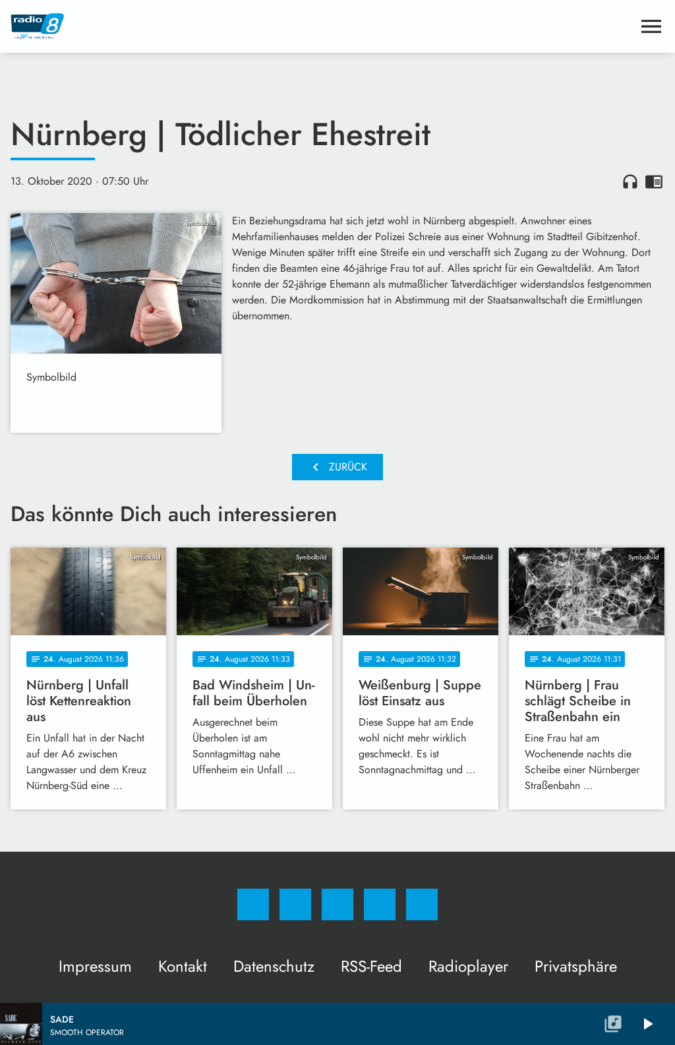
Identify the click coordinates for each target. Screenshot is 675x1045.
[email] (422, 904)
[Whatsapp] (337, 904)
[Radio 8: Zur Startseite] (322, 26)
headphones (630, 181)
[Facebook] (253, 904)
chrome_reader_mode (654, 181)
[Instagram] (295, 904)
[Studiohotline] (380, 904)
